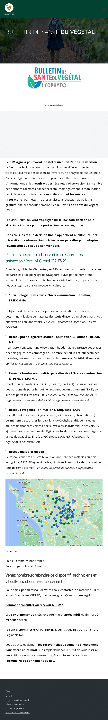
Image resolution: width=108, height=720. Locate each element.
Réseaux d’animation (14, 704)
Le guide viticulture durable (17, 700)
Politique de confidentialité (17, 712)
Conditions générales (15, 708)
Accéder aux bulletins (54, 105)
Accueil (8, 696)
